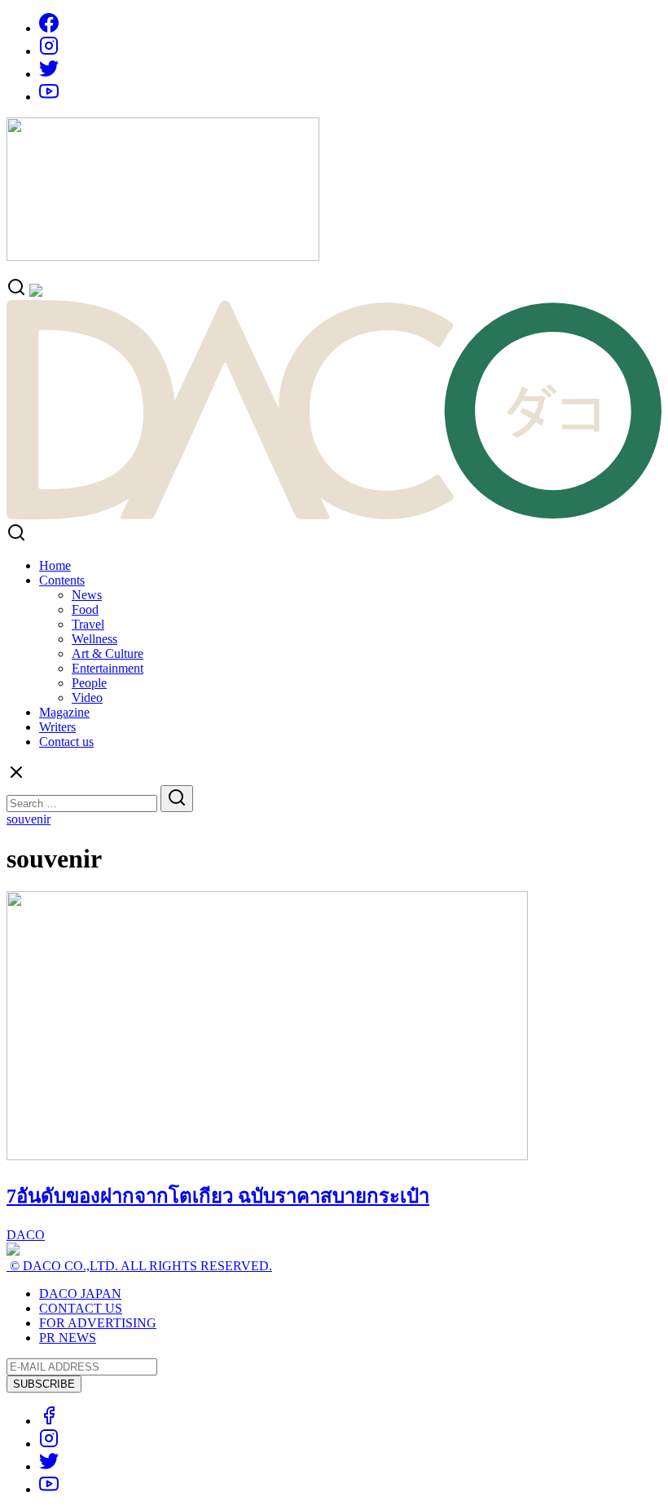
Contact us (66, 741)
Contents (62, 580)
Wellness (94, 639)
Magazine (64, 712)
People (89, 683)
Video (87, 697)
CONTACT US (80, 1308)
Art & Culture (107, 653)
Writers (57, 727)
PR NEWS (67, 1337)
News (87, 595)
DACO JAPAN (80, 1293)
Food (85, 609)
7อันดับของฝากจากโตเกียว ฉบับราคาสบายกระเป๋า (218, 1196)
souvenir (29, 819)
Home (55, 565)
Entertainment (107, 668)
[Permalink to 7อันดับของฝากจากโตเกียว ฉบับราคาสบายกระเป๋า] (267, 1156)
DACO (26, 1235)
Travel (88, 624)
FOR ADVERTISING (97, 1323)
